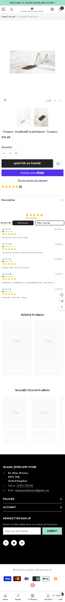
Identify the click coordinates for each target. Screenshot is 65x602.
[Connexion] (52, 9)
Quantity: (7, 147)
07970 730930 (25, 485)
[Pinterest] (22, 543)
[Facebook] (6, 543)
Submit (52, 531)
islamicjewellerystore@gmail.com (32, 490)
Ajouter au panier (27, 163)
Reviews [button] (6, 222)
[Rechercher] (12, 9)
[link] (16, 368)
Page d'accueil (8, 16)
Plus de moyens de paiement (32, 180)
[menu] (3, 9)
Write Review (23, 223)
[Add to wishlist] (58, 164)
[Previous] (55, 100)
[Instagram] (14, 543)
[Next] (60, 100)
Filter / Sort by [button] (43, 223)
